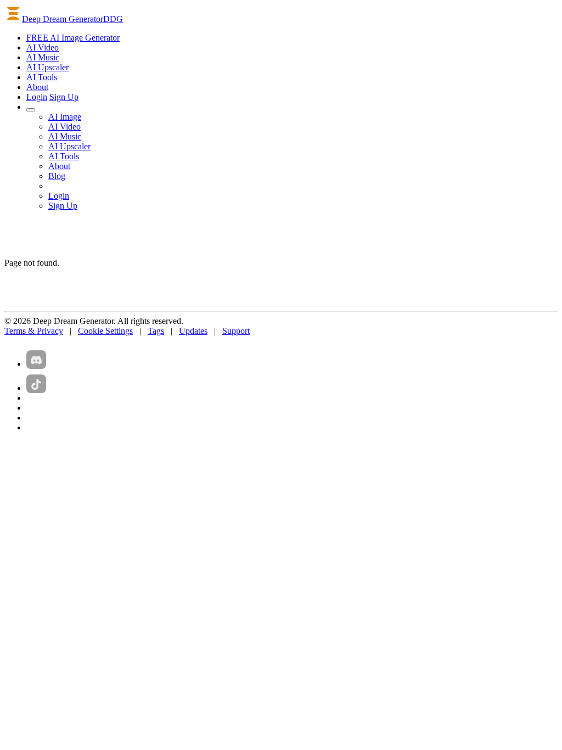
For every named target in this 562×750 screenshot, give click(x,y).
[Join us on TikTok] (36, 383)
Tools (41, 77)
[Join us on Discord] (36, 359)
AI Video (64, 126)
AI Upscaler (69, 146)
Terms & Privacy (33, 330)
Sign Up (63, 97)
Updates (193, 330)
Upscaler (47, 67)
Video (42, 47)
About (37, 87)
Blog (56, 176)
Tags (156, 330)
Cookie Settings (105, 330)
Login (36, 97)
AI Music (64, 136)
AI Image (64, 116)
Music (42, 57)
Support (236, 330)
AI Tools (63, 156)
